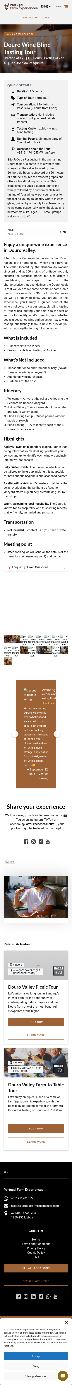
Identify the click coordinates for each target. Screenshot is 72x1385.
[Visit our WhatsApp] (48, 1296)
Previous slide (15, 734)
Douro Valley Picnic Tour (33, 987)
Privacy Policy (36, 1248)
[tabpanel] (36, 897)
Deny (36, 1366)
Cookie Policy (36, 1252)
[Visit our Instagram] (33, 841)
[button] (66, 1322)
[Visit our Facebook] (26, 841)
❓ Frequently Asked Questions (28, 567)
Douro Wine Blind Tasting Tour (29, 1171)
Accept (36, 1356)
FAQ (36, 1257)
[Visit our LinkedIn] (33, 1296)
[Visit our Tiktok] (41, 841)
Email (11, 862)
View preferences (36, 1376)
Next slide (57, 734)
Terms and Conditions (36, 1244)
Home (36, 1239)
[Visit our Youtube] (48, 841)
